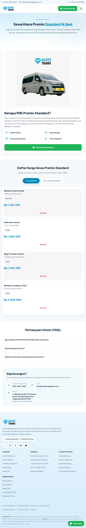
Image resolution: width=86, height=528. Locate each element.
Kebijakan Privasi (8, 496)
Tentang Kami (7, 481)
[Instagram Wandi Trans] (10, 445)
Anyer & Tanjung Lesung (67, 471)
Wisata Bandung (65, 456)
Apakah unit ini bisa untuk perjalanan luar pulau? (24, 357)
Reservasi (6, 471)
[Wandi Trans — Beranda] (8, 8)
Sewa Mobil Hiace (8, 456)
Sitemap (33, 509)
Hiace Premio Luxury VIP (39, 463)
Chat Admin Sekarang (44, 147)
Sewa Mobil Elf (7, 460)
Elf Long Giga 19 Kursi (38, 467)
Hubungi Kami (7, 485)
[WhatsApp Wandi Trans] (26, 445)
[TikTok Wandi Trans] (15, 445)
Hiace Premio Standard (39, 460)
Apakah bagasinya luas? (15, 348)
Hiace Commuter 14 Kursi (40, 456)
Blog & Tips (6, 488)
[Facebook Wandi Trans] (4, 445)
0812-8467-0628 (11, 2)
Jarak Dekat (32, 181)
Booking (43, 213)
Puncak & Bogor (65, 467)
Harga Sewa (6, 467)
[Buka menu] (81, 8)
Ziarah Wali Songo (65, 463)
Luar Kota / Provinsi (53, 181)
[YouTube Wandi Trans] (21, 445)
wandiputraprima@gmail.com (31, 2)
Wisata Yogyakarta (66, 460)
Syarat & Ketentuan (9, 492)
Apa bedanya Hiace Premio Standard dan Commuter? (27, 340)
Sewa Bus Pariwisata (9, 463)
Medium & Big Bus (37, 471)
